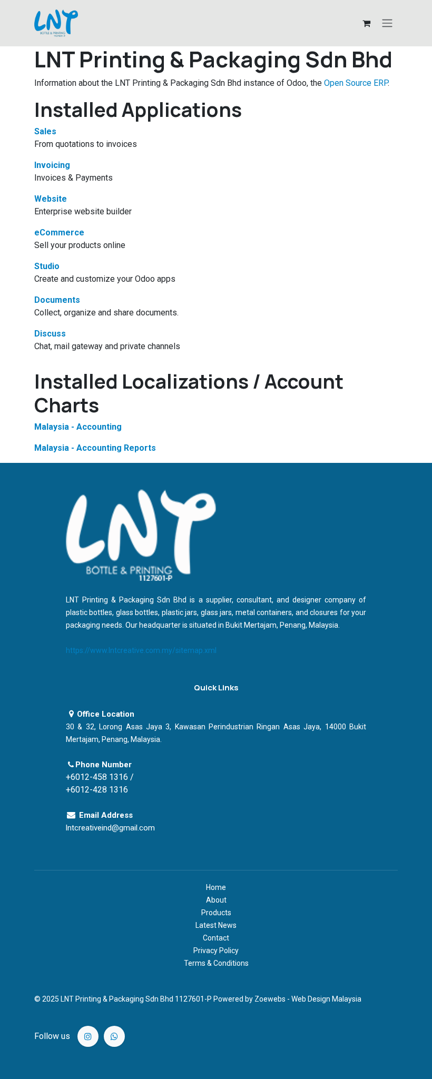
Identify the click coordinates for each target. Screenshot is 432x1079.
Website (50, 199)
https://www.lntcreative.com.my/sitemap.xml (141, 650)
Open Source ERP (356, 83)
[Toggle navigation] (387, 23)
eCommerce (59, 232)
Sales (45, 131)
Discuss (50, 334)
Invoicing (52, 165)
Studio (47, 266)
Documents (57, 300)
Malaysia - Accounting (78, 427)
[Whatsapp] (114, 1036)
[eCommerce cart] (366, 23)
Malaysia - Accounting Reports (95, 448)
